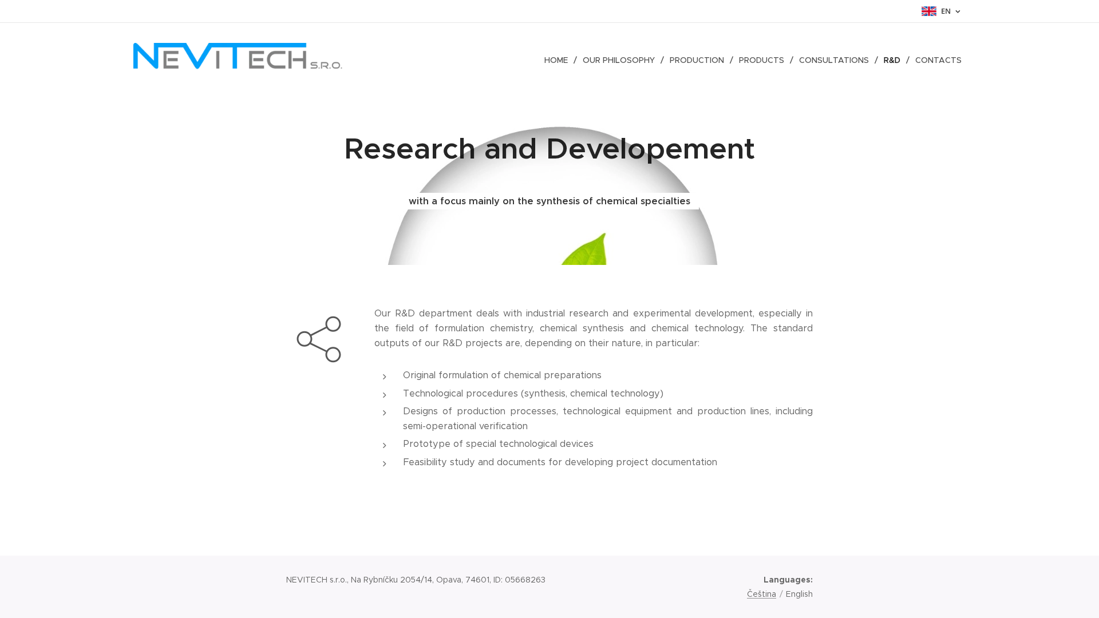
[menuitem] (559, 60)
